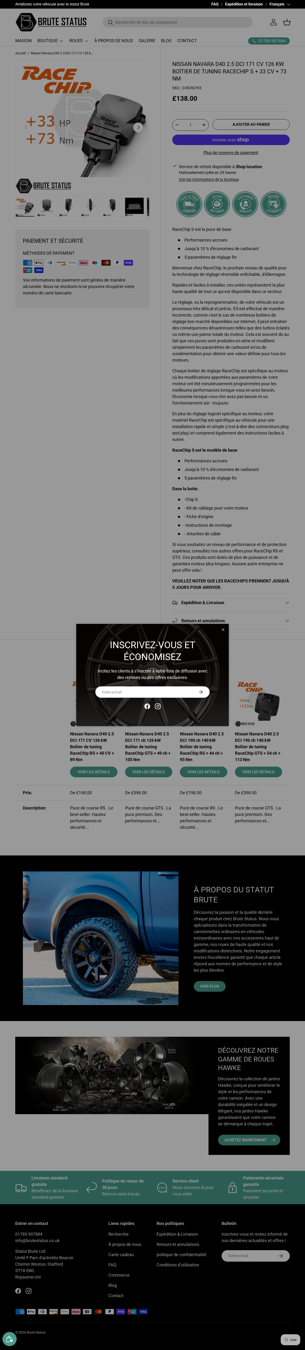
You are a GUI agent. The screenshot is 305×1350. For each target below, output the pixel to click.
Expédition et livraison (244, 4)
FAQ (215, 4)
